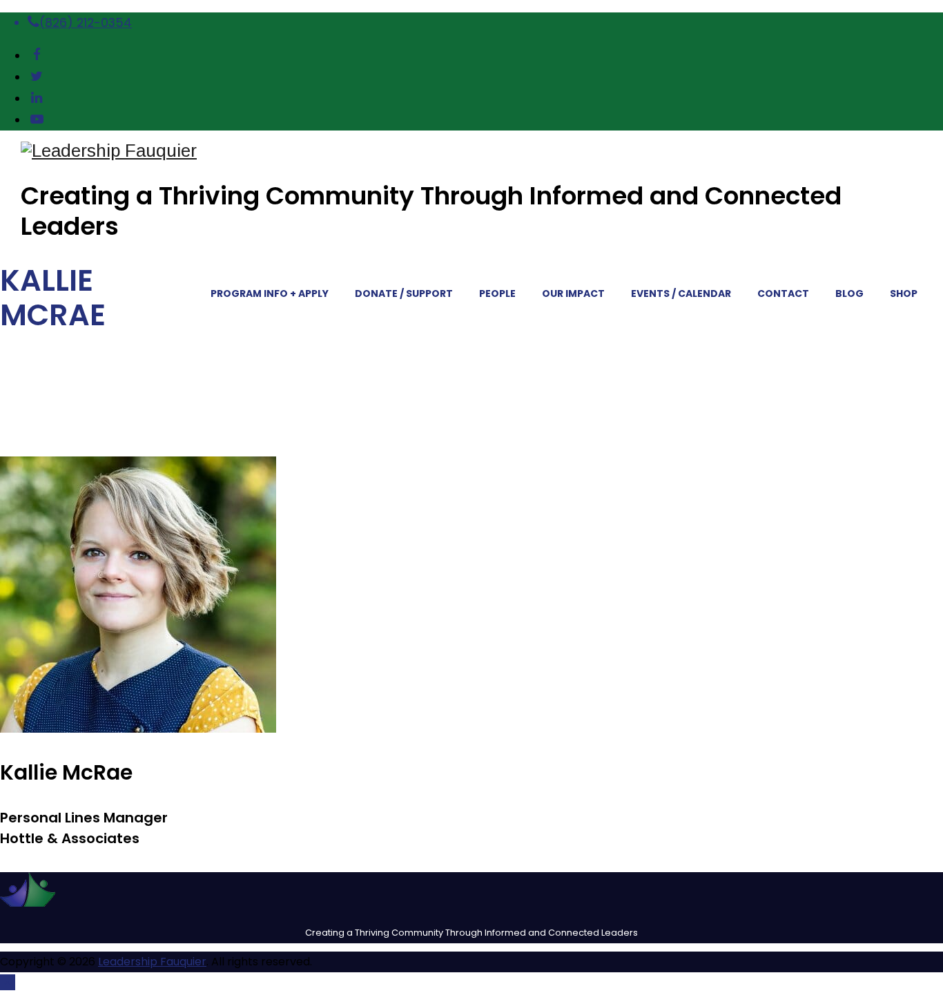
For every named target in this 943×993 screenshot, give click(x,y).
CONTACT (783, 293)
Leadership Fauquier (152, 962)
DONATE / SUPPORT (404, 293)
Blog (849, 293)
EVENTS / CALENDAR (681, 293)
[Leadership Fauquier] (482, 151)
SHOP (903, 293)
